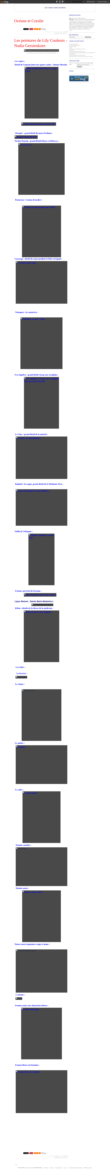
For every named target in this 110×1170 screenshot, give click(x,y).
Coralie (70, 47)
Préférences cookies (88, 1167)
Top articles (46, 1167)
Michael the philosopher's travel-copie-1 (77, 51)
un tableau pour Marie (73, 44)
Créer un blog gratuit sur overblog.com (79, 78)
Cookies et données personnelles (75, 1167)
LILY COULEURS (28, 1167)
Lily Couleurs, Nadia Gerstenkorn (55, 8)
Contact (70, 30)
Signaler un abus (58, 1167)
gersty (16, 1164)
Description (71, 19)
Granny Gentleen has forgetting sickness (77, 55)
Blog (70, 18)
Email (70, 64)
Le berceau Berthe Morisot (74, 45)
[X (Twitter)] (60, 2)
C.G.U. (65, 1167)
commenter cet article (60, 33)
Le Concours (71, 50)
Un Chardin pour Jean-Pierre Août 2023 (77, 48)
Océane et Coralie (28, 20)
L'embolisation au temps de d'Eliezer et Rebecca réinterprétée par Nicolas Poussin (82, 53)
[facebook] (57, 2)
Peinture (66, 31)
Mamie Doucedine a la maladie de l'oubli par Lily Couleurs (81, 56)
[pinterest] (62, 2)
